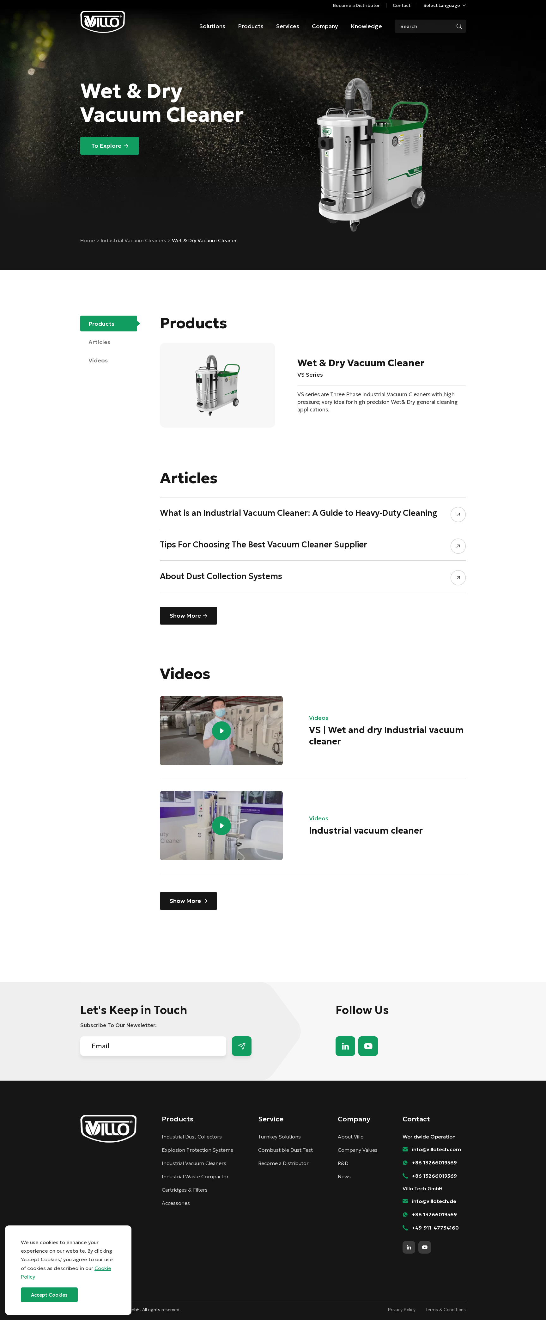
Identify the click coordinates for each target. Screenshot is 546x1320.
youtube (368, 1046)
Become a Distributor (356, 5)
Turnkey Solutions (279, 1136)
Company (325, 26)
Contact (401, 5)
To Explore (106, 145)
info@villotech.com (527, 1303)
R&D (343, 1163)
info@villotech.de (434, 1201)
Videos (98, 360)
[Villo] (102, 22)
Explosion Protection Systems (197, 1150)
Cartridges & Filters (185, 1190)
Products (251, 26)
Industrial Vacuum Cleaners (134, 240)
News (344, 1176)
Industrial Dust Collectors (192, 1136)
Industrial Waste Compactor (195, 1176)
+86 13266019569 (434, 1162)
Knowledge (366, 26)
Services (287, 26)
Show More (185, 615)
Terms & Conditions (446, 1309)
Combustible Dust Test (285, 1150)
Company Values (358, 1150)
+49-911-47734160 (435, 1227)
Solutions (212, 26)
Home (88, 240)
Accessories (176, 1203)
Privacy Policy (402, 1309)
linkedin (345, 1046)
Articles (99, 342)
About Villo (351, 1136)
